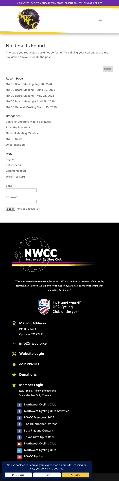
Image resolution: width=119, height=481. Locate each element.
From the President (18, 127)
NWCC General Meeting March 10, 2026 (31, 107)
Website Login (31, 353)
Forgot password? (28, 208)
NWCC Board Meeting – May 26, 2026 (30, 95)
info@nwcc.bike (33, 343)
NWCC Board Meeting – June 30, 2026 (30, 89)
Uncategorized (15, 144)
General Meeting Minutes (22, 133)
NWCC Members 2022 (39, 417)
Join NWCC (29, 364)
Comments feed (16, 170)
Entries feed (13, 165)
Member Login (31, 385)
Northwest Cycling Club (40, 404)
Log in (10, 159)
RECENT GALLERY (73, 3)
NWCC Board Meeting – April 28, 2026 (30, 101)
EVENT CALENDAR (40, 3)
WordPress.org (15, 176)
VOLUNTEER (23, 3)
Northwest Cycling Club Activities (46, 411)
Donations (28, 374)
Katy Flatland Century (38, 430)
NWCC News (14, 139)
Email (9, 185)
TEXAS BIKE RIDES (93, 3)
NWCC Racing (33, 456)
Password (12, 197)
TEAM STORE (57, 3)
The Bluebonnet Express (40, 424)
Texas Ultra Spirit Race (39, 437)
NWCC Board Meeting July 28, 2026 (29, 84)
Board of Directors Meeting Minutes (28, 121)
